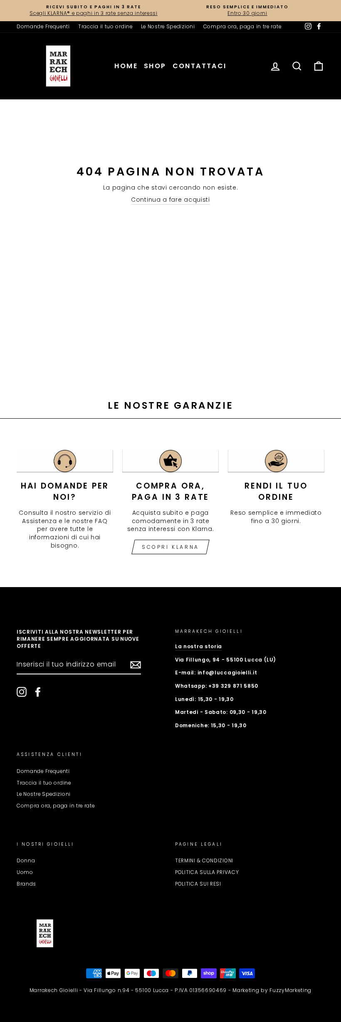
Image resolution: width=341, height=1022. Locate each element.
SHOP (155, 66)
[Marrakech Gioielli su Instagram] (22, 692)
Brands (26, 884)
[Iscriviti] (135, 665)
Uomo (25, 872)
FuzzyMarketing (290, 990)
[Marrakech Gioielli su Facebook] (38, 692)
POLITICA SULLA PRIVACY (207, 872)
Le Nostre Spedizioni (168, 26)
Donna (26, 860)
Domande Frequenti (43, 26)
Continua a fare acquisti (170, 200)
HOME (126, 66)
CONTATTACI (200, 66)
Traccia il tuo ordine (105, 26)
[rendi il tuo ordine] (276, 461)
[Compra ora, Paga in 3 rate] (170, 461)
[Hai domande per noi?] (65, 461)
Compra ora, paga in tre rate (242, 26)
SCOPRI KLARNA (170, 546)
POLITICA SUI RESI (198, 884)
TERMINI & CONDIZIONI (204, 860)
